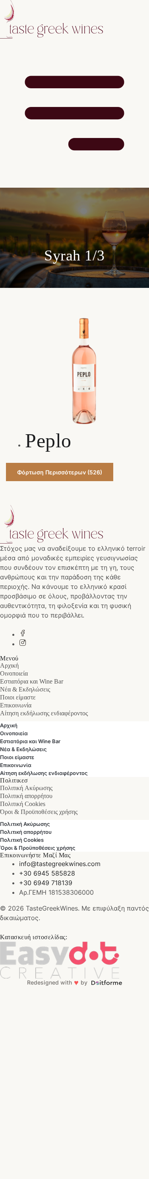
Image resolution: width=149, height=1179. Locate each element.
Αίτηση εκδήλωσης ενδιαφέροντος (44, 713)
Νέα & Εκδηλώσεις (25, 689)
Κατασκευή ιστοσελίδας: (33, 937)
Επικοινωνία (15, 705)
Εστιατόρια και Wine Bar (31, 681)
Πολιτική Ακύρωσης (26, 788)
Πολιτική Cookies (22, 804)
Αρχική (9, 665)
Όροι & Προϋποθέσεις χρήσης (38, 812)
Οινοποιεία (14, 673)
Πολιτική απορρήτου (26, 796)
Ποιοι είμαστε (18, 697)
